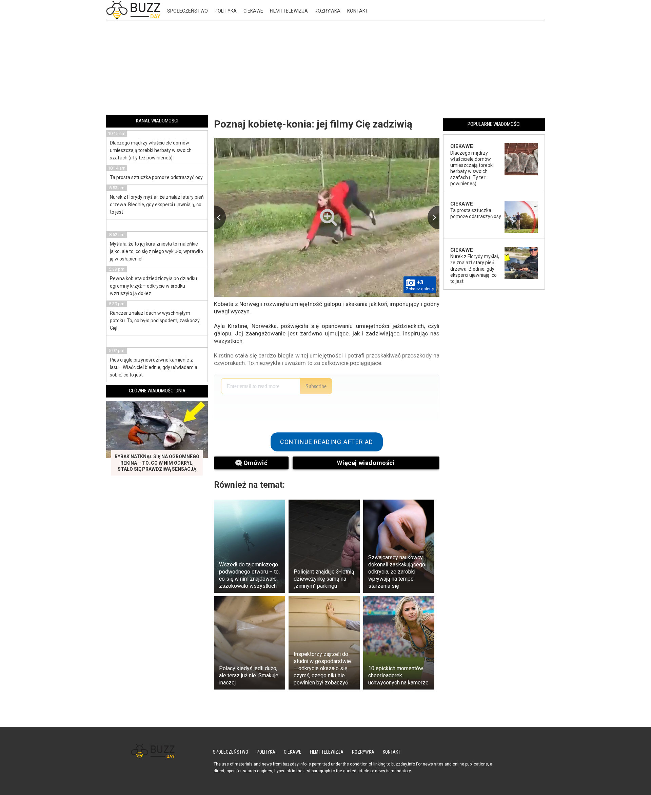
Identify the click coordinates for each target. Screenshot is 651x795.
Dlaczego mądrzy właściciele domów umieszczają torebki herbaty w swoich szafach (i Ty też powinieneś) (151, 150)
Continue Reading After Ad (326, 442)
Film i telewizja (289, 10)
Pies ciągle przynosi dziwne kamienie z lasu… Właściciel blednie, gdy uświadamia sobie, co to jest (153, 367)
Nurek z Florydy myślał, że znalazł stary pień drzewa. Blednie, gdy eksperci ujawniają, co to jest (157, 204)
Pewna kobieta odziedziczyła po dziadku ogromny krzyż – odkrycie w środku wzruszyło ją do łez (153, 286)
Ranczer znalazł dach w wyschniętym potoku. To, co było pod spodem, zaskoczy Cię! (155, 320)
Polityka (226, 10)
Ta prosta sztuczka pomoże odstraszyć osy (156, 177)
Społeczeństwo (187, 10)
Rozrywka (327, 10)
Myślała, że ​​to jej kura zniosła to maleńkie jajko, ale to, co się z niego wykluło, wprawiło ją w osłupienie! (156, 251)
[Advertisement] (325, 68)
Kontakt (357, 10)
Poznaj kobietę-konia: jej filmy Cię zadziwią (313, 124)
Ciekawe (253, 10)
